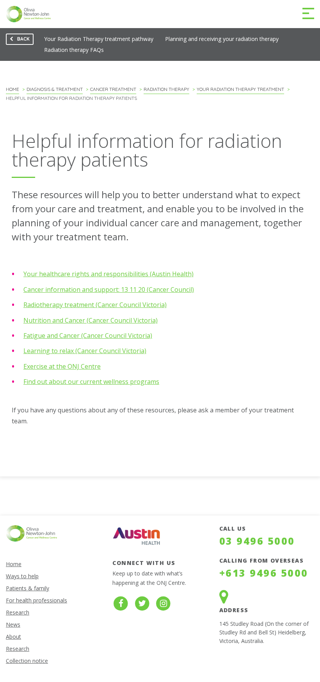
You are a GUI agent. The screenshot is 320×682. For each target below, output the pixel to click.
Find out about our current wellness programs (91, 381)
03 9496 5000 (257, 540)
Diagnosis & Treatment (55, 89)
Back (18, 40)
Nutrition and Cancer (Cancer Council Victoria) (90, 320)
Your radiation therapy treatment (240, 89)
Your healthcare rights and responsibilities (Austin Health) (108, 274)
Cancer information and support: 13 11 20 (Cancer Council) (108, 289)
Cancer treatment (113, 89)
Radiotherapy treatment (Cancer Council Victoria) (95, 304)
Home (12, 89)
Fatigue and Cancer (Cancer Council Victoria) (87, 335)
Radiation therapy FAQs (74, 49)
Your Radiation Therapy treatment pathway (98, 39)
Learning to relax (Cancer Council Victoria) (84, 350)
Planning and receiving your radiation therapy (222, 39)
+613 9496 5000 (263, 572)
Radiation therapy (166, 89)
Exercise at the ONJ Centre (62, 366)
